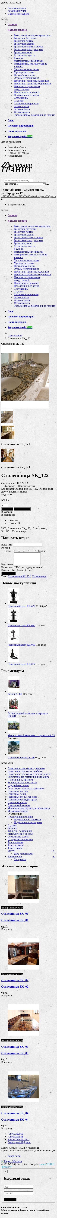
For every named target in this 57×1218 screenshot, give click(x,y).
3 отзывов (9, 486)
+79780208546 (25, 196)
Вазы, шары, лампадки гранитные (32, 35)
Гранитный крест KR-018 (21, 644)
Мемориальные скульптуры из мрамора (29, 808)
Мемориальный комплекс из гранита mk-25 (31, 735)
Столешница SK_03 (14, 1046)
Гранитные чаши (23, 52)
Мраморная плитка (24, 72)
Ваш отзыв (7, 564)
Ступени (18, 100)
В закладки (7, 512)
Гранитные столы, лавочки (28, 46)
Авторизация (15, 155)
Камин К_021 (15, 694)
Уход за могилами (23, 853)
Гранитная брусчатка (25, 38)
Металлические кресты (26, 69)
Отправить (10, 1199)
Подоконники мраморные (28, 822)
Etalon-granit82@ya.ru (19, 1142)
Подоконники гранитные (27, 819)
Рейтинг (5, 547)
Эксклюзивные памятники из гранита (34, 115)
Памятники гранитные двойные (31, 80)
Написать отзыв (26, 486)
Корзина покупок (17, 10)
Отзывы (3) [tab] (14, 523)
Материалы (20, 859)
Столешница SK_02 (14, 980)
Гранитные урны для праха (28, 49)
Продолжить (8, 573)
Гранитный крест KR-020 (21, 625)
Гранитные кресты (24, 43)
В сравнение (8, 514)
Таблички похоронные (26, 103)
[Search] (47, 184)
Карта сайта (14, 1156)
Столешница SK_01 (14, 913)
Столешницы (21, 97)
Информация (15, 856)
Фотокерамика (22, 112)
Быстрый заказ (22, 509)
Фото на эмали (22, 109)
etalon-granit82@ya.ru (44, 196)
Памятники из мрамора (26, 92)
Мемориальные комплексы (28, 60)
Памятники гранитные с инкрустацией (27, 88)
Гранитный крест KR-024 (21, 606)
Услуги (11, 850)
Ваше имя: (7, 544)
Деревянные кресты (24, 55)
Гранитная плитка (23, 41)
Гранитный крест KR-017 (21, 664)
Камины (18, 58)
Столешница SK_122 (19, 576)
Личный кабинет (17, 8)
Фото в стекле (21, 106)
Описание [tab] (13, 520)
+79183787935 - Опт (18, 1139)
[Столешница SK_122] (25, 407)
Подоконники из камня (26, 95)
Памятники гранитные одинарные (32, 83)
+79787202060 (9, 196)
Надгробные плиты (24, 75)
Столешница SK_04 (14, 1113)
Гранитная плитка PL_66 (21, 757)
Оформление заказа (18, 13)
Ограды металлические (26, 78)
